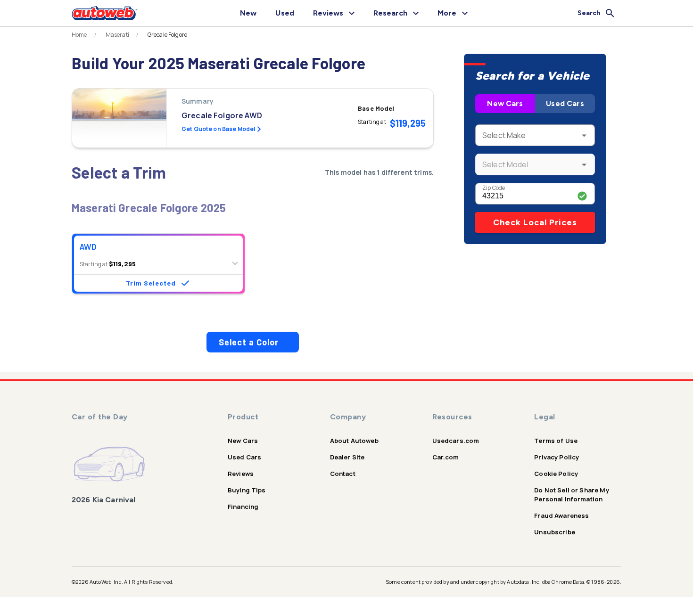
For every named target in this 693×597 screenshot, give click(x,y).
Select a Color (249, 342)
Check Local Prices (535, 222)
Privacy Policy (556, 457)
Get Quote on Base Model (218, 129)
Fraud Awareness (561, 515)
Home (79, 35)
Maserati (117, 35)
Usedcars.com (455, 440)
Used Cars (565, 103)
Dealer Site (347, 457)
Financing (243, 506)
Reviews (241, 473)
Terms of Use (556, 440)
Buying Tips (247, 490)
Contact (342, 473)
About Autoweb (354, 440)
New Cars (505, 103)
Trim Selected (151, 283)
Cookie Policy (556, 473)
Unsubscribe (554, 532)
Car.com (445, 457)
